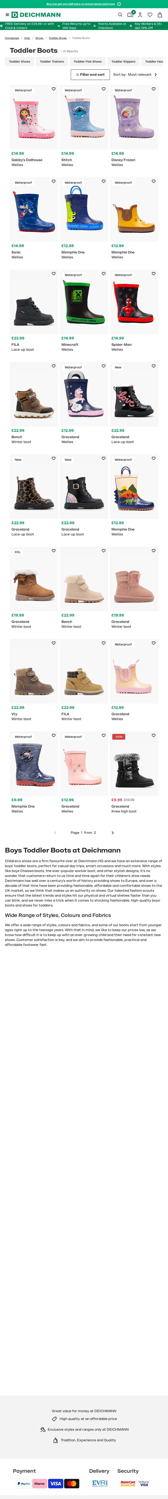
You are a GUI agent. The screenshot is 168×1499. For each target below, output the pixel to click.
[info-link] (119, 4)
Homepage (12, 38)
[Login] (140, 14)
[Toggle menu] (7, 14)
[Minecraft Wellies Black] (84, 312)
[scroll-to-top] (158, 1489)
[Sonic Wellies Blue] (34, 220)
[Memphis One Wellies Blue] (84, 220)
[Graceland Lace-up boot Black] (134, 405)
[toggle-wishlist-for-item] (53, 89)
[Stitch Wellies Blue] (84, 128)
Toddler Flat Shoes (88, 61)
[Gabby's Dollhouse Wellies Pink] (34, 128)
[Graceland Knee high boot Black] (134, 774)
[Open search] (120, 14)
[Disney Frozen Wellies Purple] (134, 128)
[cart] (160, 14)
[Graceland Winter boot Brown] (34, 590)
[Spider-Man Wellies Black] (134, 312)
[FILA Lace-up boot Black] (34, 312)
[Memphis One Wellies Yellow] (134, 220)
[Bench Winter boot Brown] (34, 405)
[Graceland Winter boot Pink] (134, 590)
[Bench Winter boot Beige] (84, 590)
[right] (112, 832)
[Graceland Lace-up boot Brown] (34, 497)
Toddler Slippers (123, 61)
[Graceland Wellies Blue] (84, 405)
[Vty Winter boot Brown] (34, 682)
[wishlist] (150, 14)
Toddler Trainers (52, 61)
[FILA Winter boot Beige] (84, 682)
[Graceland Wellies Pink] (134, 682)
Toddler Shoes (58, 38)
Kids (27, 38)
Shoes (39, 38)
